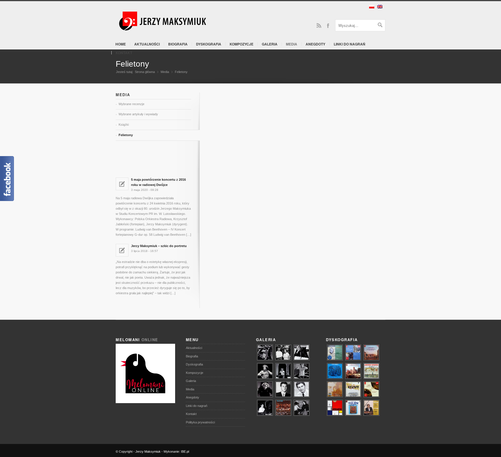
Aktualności (147, 44)
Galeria (269, 44)
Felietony (132, 63)
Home (120, 44)
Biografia (178, 44)
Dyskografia (208, 44)
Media (291, 44)
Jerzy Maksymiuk (148, 451)
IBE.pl (185, 451)
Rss (319, 25)
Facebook (328, 25)
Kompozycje (241, 44)
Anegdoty (315, 44)
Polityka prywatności (200, 422)
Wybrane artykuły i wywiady (138, 114)
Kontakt (124, 52)
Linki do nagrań (349, 44)
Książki (124, 124)
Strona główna (145, 72)
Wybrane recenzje (131, 104)
